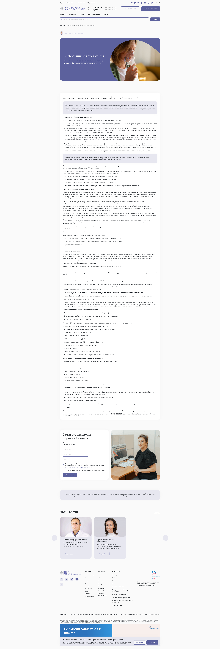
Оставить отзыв (117, 605)
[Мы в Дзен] (148, 3)
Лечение (62, 14)
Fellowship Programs (101, 589)
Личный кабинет (130, 9)
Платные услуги (90, 575)
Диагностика (73, 14)
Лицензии (72, 614)
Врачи (88, 14)
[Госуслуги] (156, 575)
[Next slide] (165, 538)
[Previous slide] (54, 538)
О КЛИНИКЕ (116, 572)
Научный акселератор (102, 594)
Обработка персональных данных (106, 614)
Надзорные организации (85, 614)
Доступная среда (154, 614)
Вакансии (115, 584)
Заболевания (89, 596)
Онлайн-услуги (90, 578)
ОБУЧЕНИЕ (101, 572)
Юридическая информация (121, 597)
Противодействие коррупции (137, 614)
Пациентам (96, 14)
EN (159, 3)
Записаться (70, 475)
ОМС (113, 578)
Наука (62, 3)
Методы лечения (87, 592)
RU (156, 3)
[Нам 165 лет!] (131, 3)
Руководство (116, 575)
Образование (70, 3)
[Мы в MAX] (135, 3)
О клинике (81, 3)
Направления (89, 581)
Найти (155, 19)
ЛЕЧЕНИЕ (88, 572)
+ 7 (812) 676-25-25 (95, 7)
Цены (82, 14)
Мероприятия (92, 3)
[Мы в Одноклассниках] (142, 3)
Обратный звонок (151, 9)
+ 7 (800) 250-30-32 (95, 10)
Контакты (105, 14)
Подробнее (69, 554)
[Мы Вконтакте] (138, 3)
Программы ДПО (102, 585)
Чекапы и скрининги (88, 587)
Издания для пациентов (119, 594)
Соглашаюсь (152, 642)
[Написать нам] (152, 3)
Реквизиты (122, 614)
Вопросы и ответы (118, 587)
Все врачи (157, 513)
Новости (114, 581)
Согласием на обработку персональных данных (79, 467)
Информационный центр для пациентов (121, 590)
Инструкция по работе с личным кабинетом (122, 601)
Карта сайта (63, 614)
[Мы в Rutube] (145, 3)
